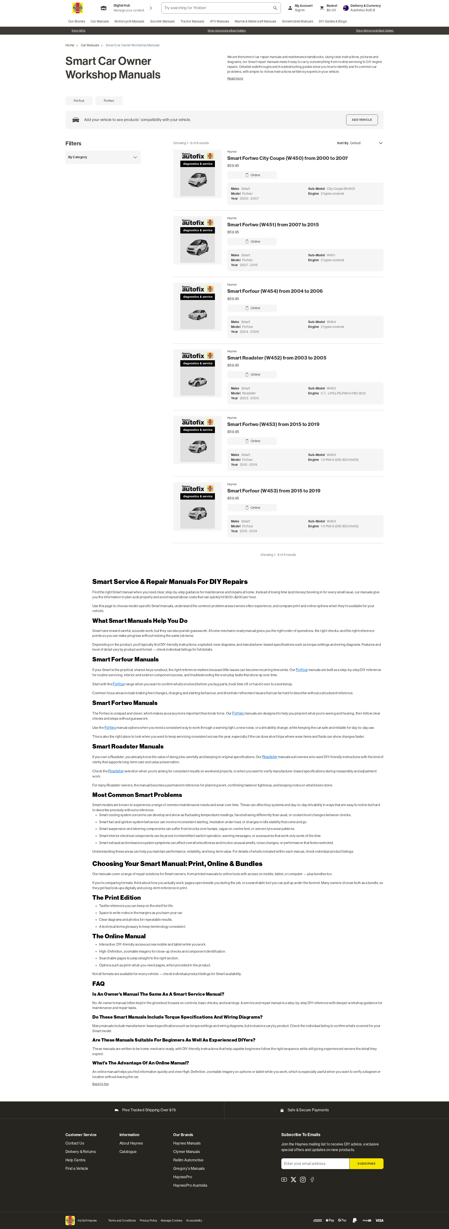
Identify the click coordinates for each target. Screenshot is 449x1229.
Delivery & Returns (80, 1151)
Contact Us (74, 1143)
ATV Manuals (219, 21)
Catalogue (128, 1151)
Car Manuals (100, 21)
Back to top (100, 1084)
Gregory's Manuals (189, 1168)
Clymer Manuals (186, 1151)
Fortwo (238, 713)
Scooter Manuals (162, 21)
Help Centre (75, 1160)
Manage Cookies (171, 1220)
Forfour (302, 670)
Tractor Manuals (192, 21)
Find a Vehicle (76, 1168)
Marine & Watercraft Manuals (255, 21)
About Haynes (131, 1143)
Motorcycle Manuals (129, 21)
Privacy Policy (148, 1220)
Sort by (342, 143)
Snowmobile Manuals (297, 21)
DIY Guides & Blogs (333, 21)
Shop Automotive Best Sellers (78, 30)
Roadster (270, 757)
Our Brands (76, 21)
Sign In (300, 10)
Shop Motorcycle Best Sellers (227, 30)
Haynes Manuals (187, 1143)
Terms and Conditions (122, 1220)
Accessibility (194, 1220)
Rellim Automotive (188, 1160)
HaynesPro (182, 1177)
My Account (304, 6)
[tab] (79, 100)
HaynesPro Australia (190, 1185)
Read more (235, 78)
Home (69, 45)
